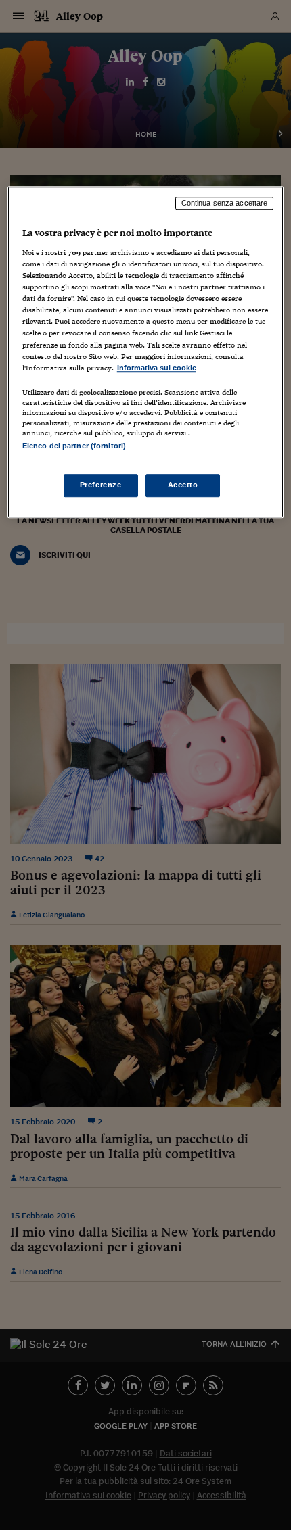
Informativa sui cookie (156, 368)
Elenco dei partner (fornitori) (74, 445)
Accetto (183, 485)
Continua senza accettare (224, 203)
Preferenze (101, 485)
